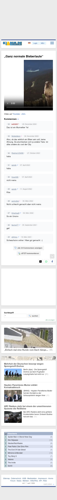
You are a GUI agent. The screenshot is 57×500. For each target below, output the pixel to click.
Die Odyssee (13, 440)
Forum (12, 480)
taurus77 (15, 225)
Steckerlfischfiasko (15, 443)
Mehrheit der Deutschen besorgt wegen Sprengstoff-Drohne (24, 364)
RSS (45, 480)
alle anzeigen (50, 320)
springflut (15, 201)
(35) (51, 350)
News (19, 480)
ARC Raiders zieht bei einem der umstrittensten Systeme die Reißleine (27, 407)
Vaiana (10, 459)
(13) (50, 453)
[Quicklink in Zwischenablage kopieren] (52, 256)
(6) (51, 436)
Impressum (42, 478)
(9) (51, 459)
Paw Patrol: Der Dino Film (18, 446)
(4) (51, 446)
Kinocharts (12, 433)
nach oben (48, 484)
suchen (35, 315)
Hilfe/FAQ (34, 480)
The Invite (12, 462)
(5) (51, 462)
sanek (14, 165)
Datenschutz (16, 478)
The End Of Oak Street (17, 449)
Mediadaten (32, 478)
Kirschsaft (15, 213)
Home (50, 478)
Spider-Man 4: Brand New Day (20, 436)
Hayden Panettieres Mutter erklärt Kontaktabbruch (20, 386)
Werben (26, 480)
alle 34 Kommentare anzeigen (30, 248)
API (40, 480)
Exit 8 (10, 465)
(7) (51, 456)
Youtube (16, 113)
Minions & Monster (15, 453)
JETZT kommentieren (30, 253)
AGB (24, 478)
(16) (50, 440)
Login (35, 43)
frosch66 (15, 177)
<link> (23, 113)
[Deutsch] (29, 43)
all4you (14, 237)
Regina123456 (18, 153)
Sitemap (6, 478)
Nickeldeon (16, 136)
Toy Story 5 (12, 456)
